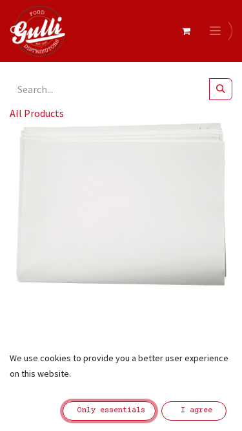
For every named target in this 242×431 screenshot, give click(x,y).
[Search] (220, 89)
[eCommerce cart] (185, 31)
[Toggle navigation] (217, 31)
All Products (37, 113)
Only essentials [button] (109, 410)
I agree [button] (194, 410)
